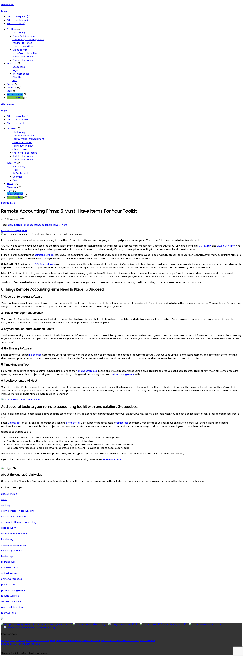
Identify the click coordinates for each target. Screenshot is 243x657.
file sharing (35, 354)
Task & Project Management (28, 39)
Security (30, 640)
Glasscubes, (14, 422)
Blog (3, 640)
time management (123, 374)
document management (15, 533)
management (8, 562)
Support (10, 640)
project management (13, 590)
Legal (15, 70)
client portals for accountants (24, 225)
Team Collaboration (23, 36)
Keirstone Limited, (44, 255)
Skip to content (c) (17, 20)
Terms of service (129, 640)
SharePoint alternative (24, 53)
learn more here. (112, 459)
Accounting (18, 67)
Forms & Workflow (22, 46)
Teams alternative (22, 60)
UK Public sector (21, 73)
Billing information (60, 640)
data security (8, 527)
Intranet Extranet (22, 43)
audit (4, 499)
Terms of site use (110, 640)
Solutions (12, 29)
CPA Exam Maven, (45, 264)
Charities (17, 77)
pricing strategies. (87, 371)
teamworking (8, 613)
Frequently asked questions (85, 640)
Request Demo (15, 94)
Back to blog (8, 202)
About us (11, 87)
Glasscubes (7, 4)
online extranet (9, 567)
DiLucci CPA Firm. (226, 245)
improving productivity (13, 545)
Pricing (10, 84)
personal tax (8, 584)
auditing (5, 505)
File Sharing (18, 32)
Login (4, 11)
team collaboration (12, 607)
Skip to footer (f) (16, 23)
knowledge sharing (11, 550)
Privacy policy (147, 640)
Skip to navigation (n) (18, 16)
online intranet (9, 573)
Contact (20, 640)
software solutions (11, 601)
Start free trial (14, 97)
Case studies (42, 640)
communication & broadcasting (18, 522)
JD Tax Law (205, 245)
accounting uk (9, 493)
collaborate (121, 422)
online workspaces (11, 579)
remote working (10, 596)
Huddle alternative (22, 56)
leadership (7, 556)
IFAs (14, 80)
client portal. (73, 422)
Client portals (19, 49)
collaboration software (54, 225)
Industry (11, 63)
